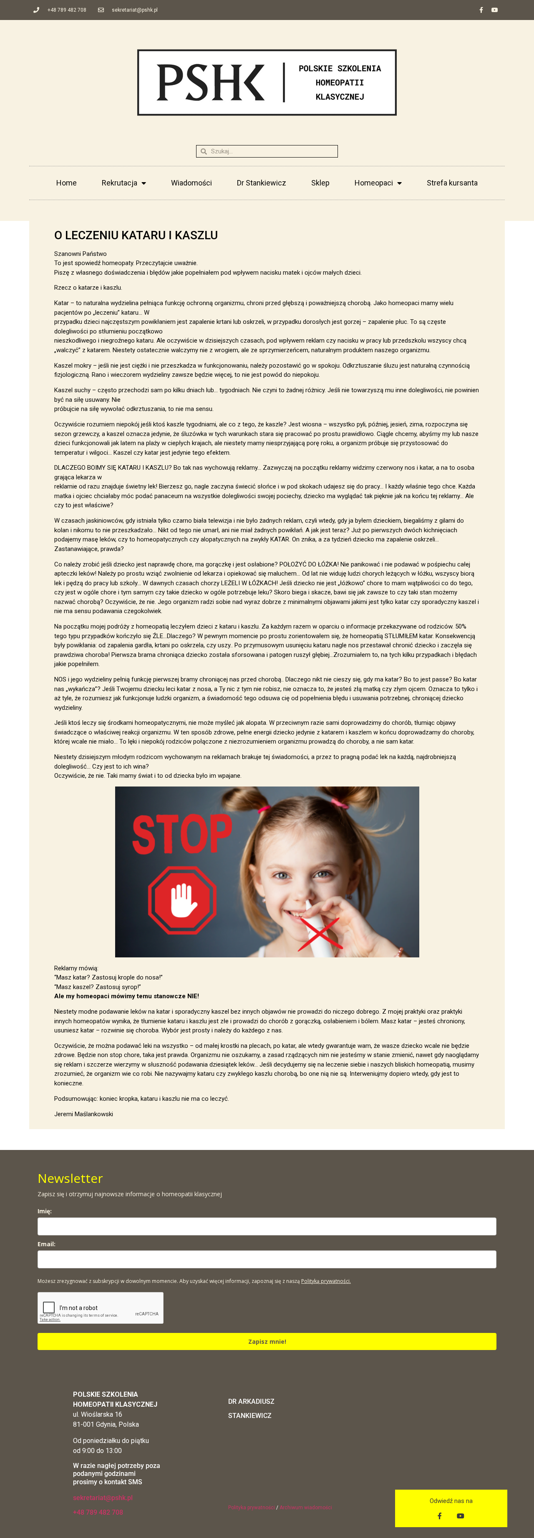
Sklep (320, 182)
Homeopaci (374, 182)
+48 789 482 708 (98, 1512)
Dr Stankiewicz (261, 182)
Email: (46, 1244)
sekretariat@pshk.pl (103, 1498)
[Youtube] (495, 10)
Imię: (45, 1211)
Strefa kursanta (452, 182)
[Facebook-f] (481, 10)
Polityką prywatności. (326, 1281)
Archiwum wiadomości (306, 1507)
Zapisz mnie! (267, 1341)
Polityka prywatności (251, 1507)
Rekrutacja (119, 182)
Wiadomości (191, 182)
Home (66, 182)
